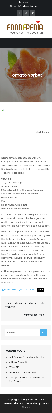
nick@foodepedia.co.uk (25, 6)
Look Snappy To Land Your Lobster (26, 357)
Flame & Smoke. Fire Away (22, 372)
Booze (40, 290)
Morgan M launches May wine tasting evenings (25, 305)
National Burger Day (19, 362)
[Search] (43, 332)
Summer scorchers (34, 314)
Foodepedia (10, 289)
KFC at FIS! (14, 367)
